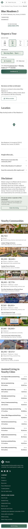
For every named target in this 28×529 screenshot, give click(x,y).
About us (3, 477)
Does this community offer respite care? (12, 170)
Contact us (3, 480)
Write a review (10, 98)
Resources (3, 483)
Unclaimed (4, 19)
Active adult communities (7, 514)
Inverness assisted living (8, 441)
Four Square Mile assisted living (10, 376)
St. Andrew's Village (6, 359)
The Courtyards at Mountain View (11, 335)
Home (2, 6)
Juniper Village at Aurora (8, 243)
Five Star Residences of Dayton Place (12, 289)
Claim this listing (14, 208)
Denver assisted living (7, 383)
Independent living (5, 503)
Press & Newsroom (6, 485)
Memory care (4, 506)
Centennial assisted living (8, 422)
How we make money (6, 491)
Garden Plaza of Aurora (8, 266)
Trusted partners (5, 488)
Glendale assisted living (8, 396)
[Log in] (24, 2)
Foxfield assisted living (7, 428)
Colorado (15, 6)
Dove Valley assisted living (8, 447)
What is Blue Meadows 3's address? (11, 166)
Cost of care (4, 497)
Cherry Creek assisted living (9, 402)
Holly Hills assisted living (8, 389)
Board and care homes (6, 508)
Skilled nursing (4, 516)
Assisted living (4, 500)
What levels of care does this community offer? (9, 160)
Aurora (20, 6)
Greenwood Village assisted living (11, 409)
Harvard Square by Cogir (8, 312)
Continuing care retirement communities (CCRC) (13, 511)
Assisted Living (8, 6)
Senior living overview (6, 519)
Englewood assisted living (8, 435)
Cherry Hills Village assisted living (10, 415)
